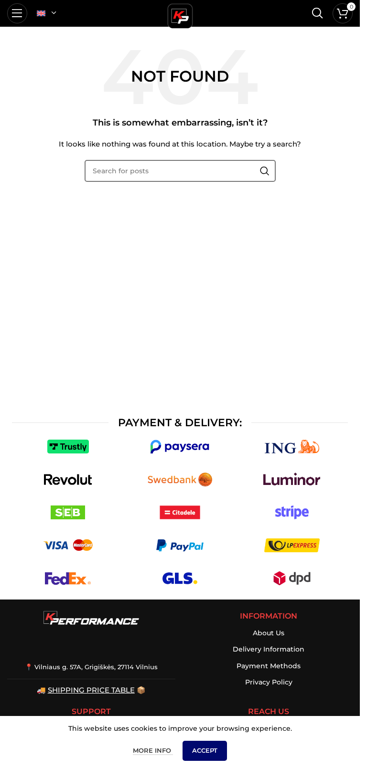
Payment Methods (269, 666)
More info (153, 750)
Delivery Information (268, 649)
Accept (204, 750)
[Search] (317, 13)
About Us (268, 633)
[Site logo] (180, 14)
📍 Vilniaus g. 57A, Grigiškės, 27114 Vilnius (91, 667)
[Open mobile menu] (17, 13)
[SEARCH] (265, 171)
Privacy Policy (268, 682)
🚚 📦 (91, 689)
